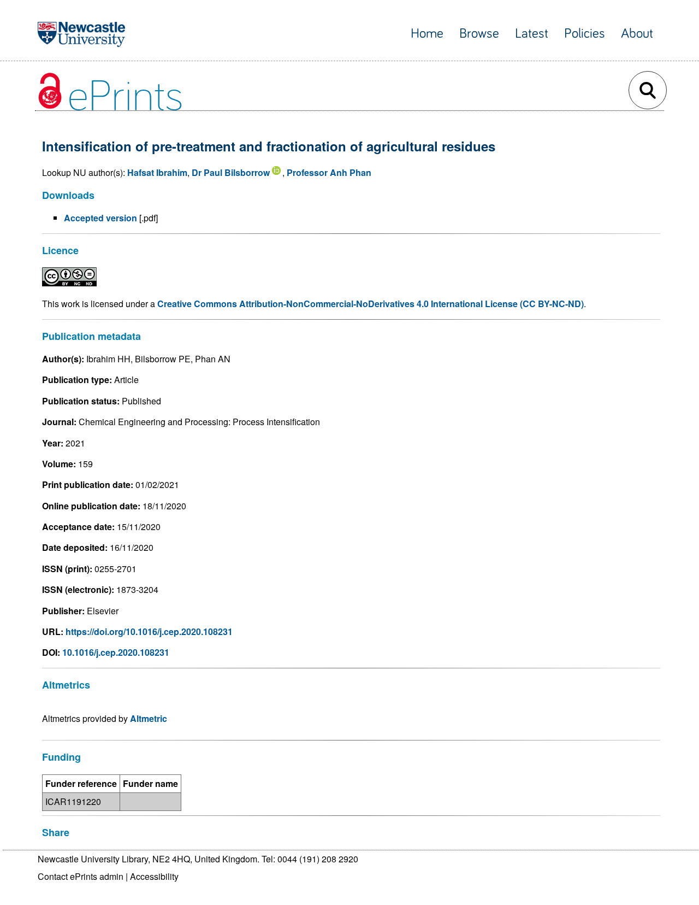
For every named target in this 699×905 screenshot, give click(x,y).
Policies (584, 33)
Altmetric (148, 718)
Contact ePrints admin (80, 876)
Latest (531, 33)
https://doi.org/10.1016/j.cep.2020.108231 (149, 631)
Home (427, 33)
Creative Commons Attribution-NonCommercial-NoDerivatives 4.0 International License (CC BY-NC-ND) (370, 303)
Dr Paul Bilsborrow (231, 172)
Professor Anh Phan (329, 172)
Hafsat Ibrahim (157, 172)
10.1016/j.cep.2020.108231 (115, 652)
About (637, 33)
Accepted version (100, 217)
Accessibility (154, 876)
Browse (479, 33)
